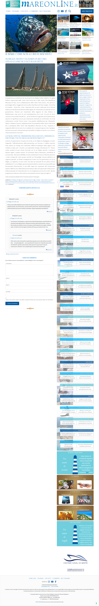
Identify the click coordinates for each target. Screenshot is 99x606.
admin (21, 180)
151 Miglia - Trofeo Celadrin (42, 180)
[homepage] (49, 4)
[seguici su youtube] (62, 11)
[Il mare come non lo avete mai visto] (31, 33)
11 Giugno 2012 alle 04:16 (16, 238)
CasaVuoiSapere (54, 586)
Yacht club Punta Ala (33, 182)
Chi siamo (15, 11)
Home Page (32, 578)
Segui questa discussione (13, 254)
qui (87, 472)
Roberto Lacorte (16, 182)
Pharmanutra (8, 182)
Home (8, 11)
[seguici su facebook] (66, 11)
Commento (8, 263)
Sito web (8, 291)
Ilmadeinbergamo (45, 586)
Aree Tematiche (87, 11)
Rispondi (50, 211)
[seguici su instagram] (58, 11)
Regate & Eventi (28, 180)
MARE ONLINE (38, 602)
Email (8, 285)
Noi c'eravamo (45, 11)
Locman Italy (28, 181)
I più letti (24, 11)
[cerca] (69, 11)
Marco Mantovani (36, 181)
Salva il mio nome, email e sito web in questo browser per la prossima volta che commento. (29, 299)
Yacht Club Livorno (24, 182)
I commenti (33, 11)
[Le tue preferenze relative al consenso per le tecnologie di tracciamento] (96, 603)
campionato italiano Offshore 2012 (17, 181)
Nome (8, 278)
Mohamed (15, 235)
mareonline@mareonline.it (87, 121)
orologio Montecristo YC (46, 181)
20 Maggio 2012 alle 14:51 (12, 201)
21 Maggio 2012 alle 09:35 (16, 218)
